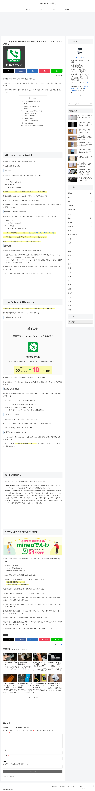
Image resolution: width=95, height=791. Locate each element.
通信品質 (26, 108)
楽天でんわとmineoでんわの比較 (31, 101)
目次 (30, 98)
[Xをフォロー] (80, 96)
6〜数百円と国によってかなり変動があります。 (41, 233)
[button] (91, 104)
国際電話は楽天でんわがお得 (31, 106)
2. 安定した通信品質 (29, 115)
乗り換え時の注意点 (27, 123)
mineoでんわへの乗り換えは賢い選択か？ (33, 125)
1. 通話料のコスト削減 (30, 113)
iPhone (6, 635)
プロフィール (82, 786)
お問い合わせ (55, 786)
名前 (5, 750)
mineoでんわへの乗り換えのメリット (32, 111)
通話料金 (26, 103)
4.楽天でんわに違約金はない (31, 120)
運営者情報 (62, 786)
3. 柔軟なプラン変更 (29, 118)
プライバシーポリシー (72, 786)
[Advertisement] (47, 24)
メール (6, 756)
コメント (6, 732)
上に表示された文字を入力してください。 (15, 764)
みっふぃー (80, 57)
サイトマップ (89, 786)
